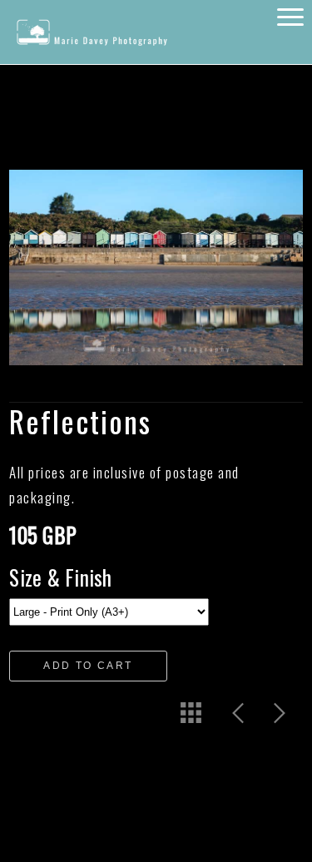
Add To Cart (87, 665)
